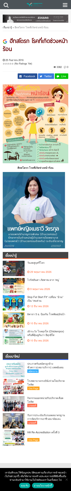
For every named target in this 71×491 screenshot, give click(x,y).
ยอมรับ (24, 485)
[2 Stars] (6, 64)
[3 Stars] (8, 64)
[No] (66, 479)
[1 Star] (4, 64)
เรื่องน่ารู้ (7, 27)
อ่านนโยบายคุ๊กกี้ (43, 485)
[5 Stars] (12, 64)
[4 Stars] (10, 64)
